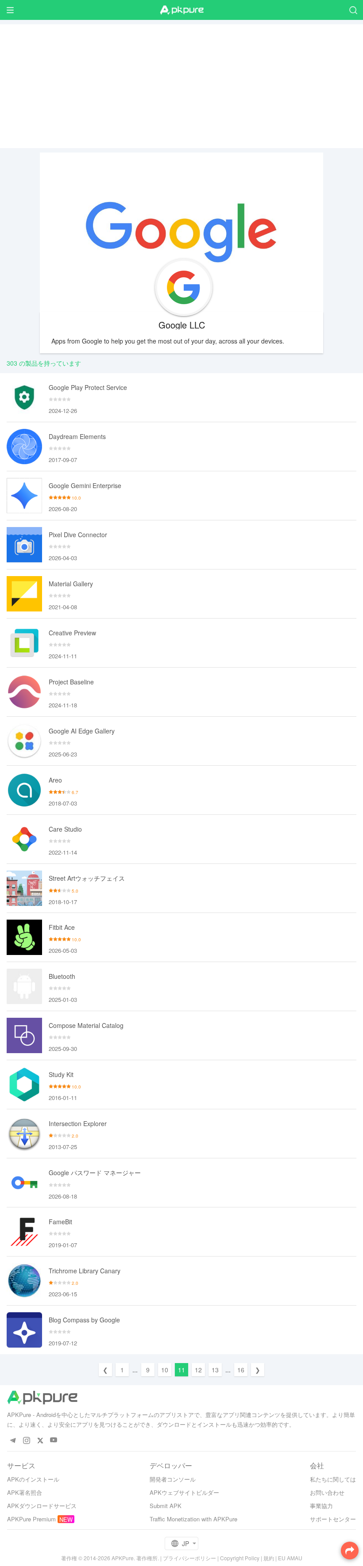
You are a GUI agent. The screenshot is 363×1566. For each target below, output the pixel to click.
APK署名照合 (24, 1492)
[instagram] (26, 1440)
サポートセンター (333, 1519)
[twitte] (40, 1440)
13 (215, 1369)
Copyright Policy (239, 1558)
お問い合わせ (327, 1492)
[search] (353, 10)
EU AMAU (290, 1558)
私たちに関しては (333, 1479)
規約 (268, 1558)
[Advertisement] (181, 86)
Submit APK (166, 1505)
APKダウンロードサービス (42, 1505)
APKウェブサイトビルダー (184, 1492)
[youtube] (53, 1440)
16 (240, 1369)
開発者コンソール (173, 1479)
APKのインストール (33, 1479)
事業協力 (321, 1505)
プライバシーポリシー (189, 1558)
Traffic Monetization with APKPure (193, 1519)
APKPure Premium (31, 1519)
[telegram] (12, 1440)
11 (181, 1369)
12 (198, 1369)
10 (164, 1369)
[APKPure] (181, 10)
